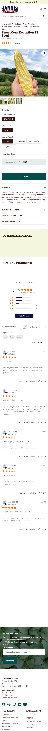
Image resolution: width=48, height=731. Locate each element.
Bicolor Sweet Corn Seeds (12, 26)
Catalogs (5, 714)
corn (5, 337)
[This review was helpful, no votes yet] (39, 381)
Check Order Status (33, 724)
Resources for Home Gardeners (10, 724)
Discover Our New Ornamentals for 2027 (23, 2)
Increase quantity (27, 169)
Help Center (30, 714)
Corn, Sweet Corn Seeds (27, 24)
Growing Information (11, 221)
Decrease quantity (7, 169)
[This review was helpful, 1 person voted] (39, 529)
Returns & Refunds (33, 721)
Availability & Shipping (12, 216)
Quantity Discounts (10, 210)
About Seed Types (9, 154)
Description (7, 187)
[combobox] (21, 16)
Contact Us (30, 727)
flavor (12, 337)
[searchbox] (13, 327)
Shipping (29, 717)
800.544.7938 (13, 681)
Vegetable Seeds (10, 24)
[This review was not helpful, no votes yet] (43, 381)
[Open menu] (45, 9)
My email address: (10, 647)
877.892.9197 (10, 683)
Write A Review (24, 316)
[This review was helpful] (39, 456)
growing (19, 337)
